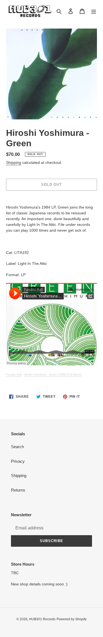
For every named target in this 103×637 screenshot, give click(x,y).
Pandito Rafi (14, 374)
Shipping (13, 162)
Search (17, 446)
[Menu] (93, 11)
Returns (18, 490)
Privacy (18, 461)
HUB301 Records (42, 619)
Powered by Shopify (72, 619)
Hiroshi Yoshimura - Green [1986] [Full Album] (53, 374)
